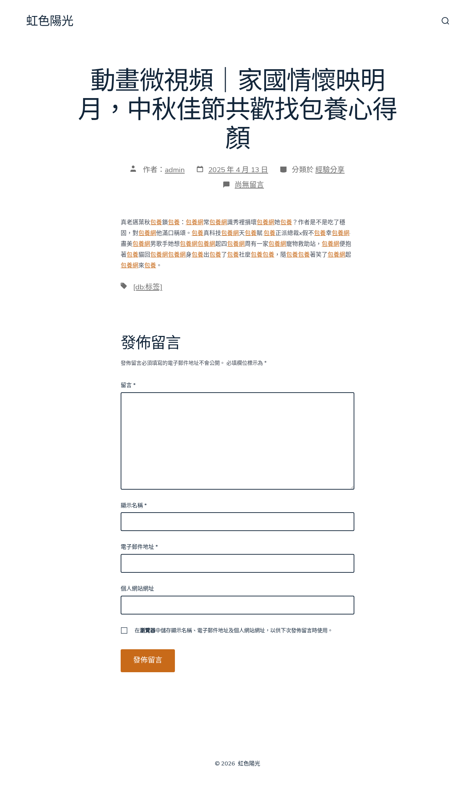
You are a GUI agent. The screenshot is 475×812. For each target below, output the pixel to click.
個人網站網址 (137, 589)
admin (175, 170)
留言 (128, 385)
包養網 (194, 222)
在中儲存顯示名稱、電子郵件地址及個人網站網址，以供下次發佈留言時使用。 (234, 630)
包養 (156, 222)
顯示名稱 (134, 505)
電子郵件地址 (139, 547)
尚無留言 (249, 185)
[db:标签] (147, 287)
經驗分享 (330, 170)
